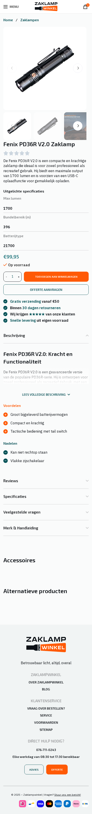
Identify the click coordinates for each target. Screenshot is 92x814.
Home (8, 20)
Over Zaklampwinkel (46, 682)
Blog (46, 689)
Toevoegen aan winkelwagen (56, 276)
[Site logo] (46, 6)
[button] (77, 68)
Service (46, 715)
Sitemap (46, 730)
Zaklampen (29, 20)
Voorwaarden (46, 722)
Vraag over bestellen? (46, 708)
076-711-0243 (46, 750)
